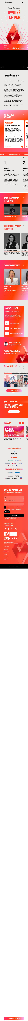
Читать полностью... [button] (9, 295)
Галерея (5, 559)
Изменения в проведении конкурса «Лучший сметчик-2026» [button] (12, 439)
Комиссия (6, 549)
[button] (22, 2)
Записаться (13, 411)
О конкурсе (6, 546)
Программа (6, 551)
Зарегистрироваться (14, 1018)
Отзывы (5, 554)
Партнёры (6, 556)
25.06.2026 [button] (6, 435)
